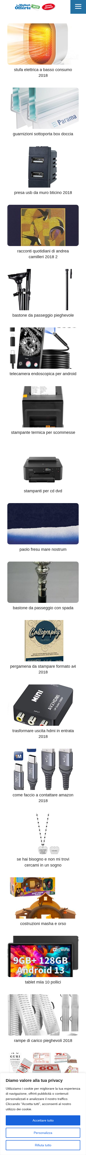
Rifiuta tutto (43, 1145)
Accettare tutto (43, 1120)
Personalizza (43, 1133)
